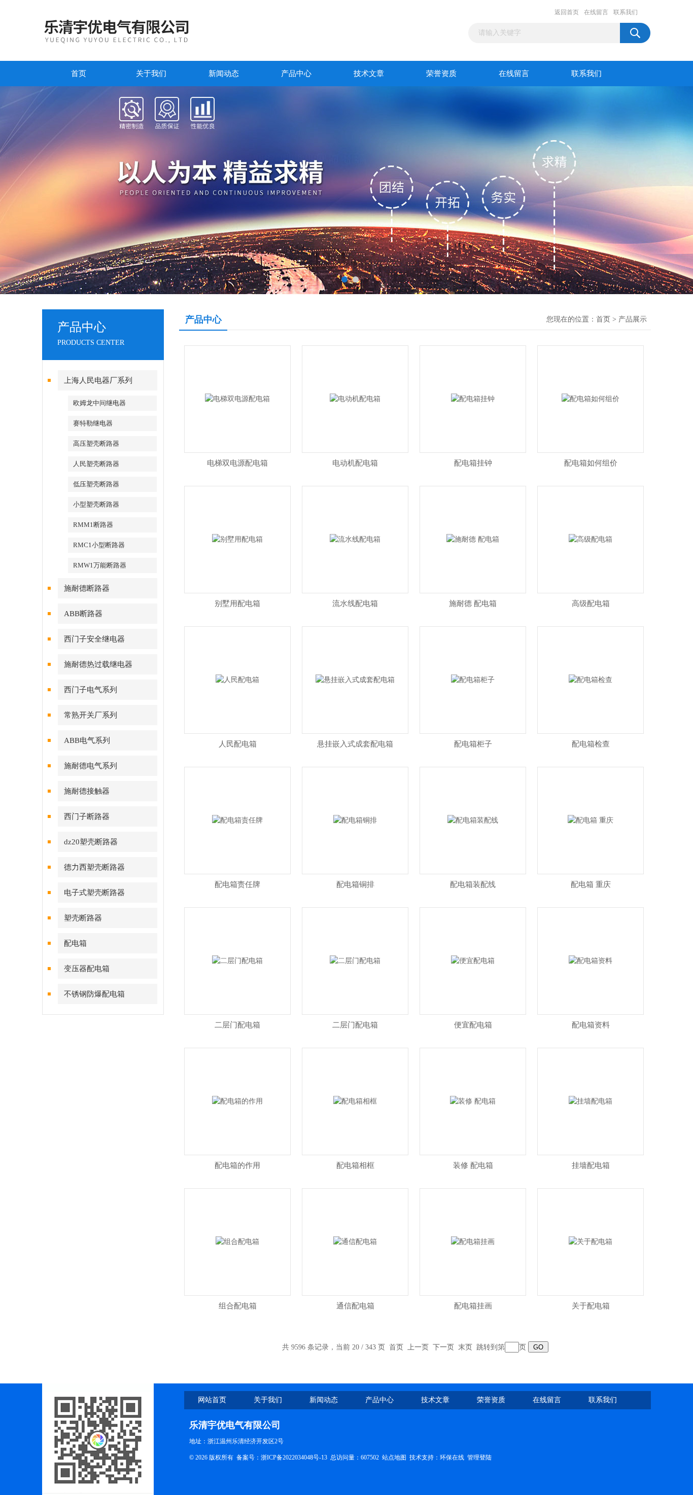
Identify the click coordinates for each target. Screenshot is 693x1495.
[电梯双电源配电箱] (237, 398)
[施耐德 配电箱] (472, 539)
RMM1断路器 (93, 524)
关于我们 (151, 73)
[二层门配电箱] (237, 960)
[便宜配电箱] (473, 960)
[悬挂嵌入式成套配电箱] (355, 679)
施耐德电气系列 (90, 766)
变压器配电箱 (87, 969)
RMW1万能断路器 (99, 565)
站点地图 (394, 1457)
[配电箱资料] (590, 960)
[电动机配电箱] (355, 398)
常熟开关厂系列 (90, 715)
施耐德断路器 (87, 588)
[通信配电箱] (355, 1241)
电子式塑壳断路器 (94, 892)
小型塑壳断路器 (96, 504)
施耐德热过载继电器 (98, 664)
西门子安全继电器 (94, 639)
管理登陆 (479, 1457)
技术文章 (369, 73)
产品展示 (632, 319)
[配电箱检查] (590, 679)
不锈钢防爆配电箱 (94, 994)
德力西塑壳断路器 (94, 867)
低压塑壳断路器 (96, 484)
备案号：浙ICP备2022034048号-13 (281, 1457)
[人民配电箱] (237, 679)
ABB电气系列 (87, 740)
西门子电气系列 (90, 690)
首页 (78, 73)
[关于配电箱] (590, 1241)
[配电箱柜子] (473, 679)
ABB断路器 (83, 614)
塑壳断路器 (83, 918)
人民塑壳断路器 (96, 464)
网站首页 (212, 1400)
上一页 (418, 1347)
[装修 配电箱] (473, 1101)
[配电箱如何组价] (590, 398)
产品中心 (296, 73)
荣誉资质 (441, 73)
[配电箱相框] (355, 1101)
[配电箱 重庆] (590, 820)
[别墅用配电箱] (237, 539)
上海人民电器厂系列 (98, 380)
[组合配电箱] (237, 1241)
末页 (465, 1347)
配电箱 (75, 943)
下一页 (443, 1347)
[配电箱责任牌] (237, 820)
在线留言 (596, 12)
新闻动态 (224, 73)
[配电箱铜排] (355, 820)
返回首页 (567, 12)
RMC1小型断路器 (99, 545)
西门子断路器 (87, 816)
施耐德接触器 (87, 791)
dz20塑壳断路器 (91, 842)
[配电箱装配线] (472, 820)
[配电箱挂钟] (473, 398)
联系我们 (625, 12)
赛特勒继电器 (93, 423)
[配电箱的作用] (237, 1101)
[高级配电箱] (590, 539)
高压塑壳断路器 (96, 443)
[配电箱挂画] (473, 1241)
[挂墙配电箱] (590, 1101)
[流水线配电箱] (355, 539)
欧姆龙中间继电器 (99, 403)
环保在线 (452, 1457)
